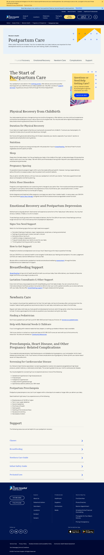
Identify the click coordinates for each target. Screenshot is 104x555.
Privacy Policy (23, 544)
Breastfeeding (14, 273)
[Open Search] (96, 17)
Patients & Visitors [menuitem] (46, 17)
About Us (36, 498)
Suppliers (58, 502)
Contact (36, 514)
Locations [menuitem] (36, 17)
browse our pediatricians (70, 320)
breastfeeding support (35, 288)
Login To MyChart (86, 17)
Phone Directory (81, 502)
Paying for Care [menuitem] (59, 17)
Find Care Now (80, 498)
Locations (37, 510)
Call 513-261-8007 (81, 95)
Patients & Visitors (39, 502)
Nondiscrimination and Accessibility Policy (40, 544)
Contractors (58, 506)
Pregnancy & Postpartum (39, 23)
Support (89, 60)
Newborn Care (60, 60)
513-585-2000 (17, 498)
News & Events (72, 11)
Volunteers (37, 506)
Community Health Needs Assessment (64, 544)
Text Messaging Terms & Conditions (19, 547)
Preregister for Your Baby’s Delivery (84, 517)
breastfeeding (59, 147)
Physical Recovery (22, 60)
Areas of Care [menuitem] (25, 17)
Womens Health (26, 23)
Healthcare (58, 498)
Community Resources (39, 334)
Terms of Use (28, 5)
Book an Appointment (82, 506)
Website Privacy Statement (14, 5)
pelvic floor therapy (26, 196)
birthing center (36, 84)
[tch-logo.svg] (13, 17)
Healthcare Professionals (91, 11)
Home (8, 23)
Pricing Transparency (82, 522)
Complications (76, 60)
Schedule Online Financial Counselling (84, 511)
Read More (79, 8)
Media (56, 510)
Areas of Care (16, 23)
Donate (64, 11)
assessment (60, 260)
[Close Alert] (102, 2)
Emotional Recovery (42, 60)
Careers (80, 11)
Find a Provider (69, 17)
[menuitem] (64, 11)
